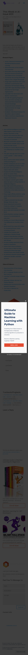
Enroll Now (14, 345)
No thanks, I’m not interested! (14, 354)
